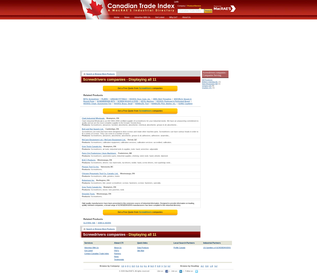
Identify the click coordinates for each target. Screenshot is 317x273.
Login (176, 1)
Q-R (158, 266)
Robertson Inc (88, 180)
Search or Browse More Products (100, 74)
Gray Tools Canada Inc (92, 146)
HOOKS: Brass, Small (123, 104)
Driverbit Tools (88, 194)
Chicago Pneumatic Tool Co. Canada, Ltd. (100, 174)
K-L (145, 266)
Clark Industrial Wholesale (93, 118)
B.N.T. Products (89, 160)
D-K (207, 266)
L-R (211, 266)
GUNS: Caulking (185, 104)
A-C (202, 266)
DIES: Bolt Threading (162, 99)
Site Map (140, 251)
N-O (152, 266)
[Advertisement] (158, 44)
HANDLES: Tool (142, 104)
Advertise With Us (142, 17)
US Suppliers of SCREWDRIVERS (217, 248)
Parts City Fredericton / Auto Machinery (99, 153)
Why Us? (173, 17)
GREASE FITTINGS (118, 99)
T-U (165, 266)
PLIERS (104, 99)
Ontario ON (206, 86)
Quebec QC (207, 88)
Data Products (143, 248)
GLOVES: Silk (89, 223)
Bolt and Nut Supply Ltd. (93, 129)
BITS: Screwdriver (91, 99)
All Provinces (207, 80)
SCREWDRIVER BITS (106, 101)
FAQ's (116, 251)
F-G (137, 266)
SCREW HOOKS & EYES (127, 101)
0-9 (123, 266)
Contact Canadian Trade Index (96, 254)
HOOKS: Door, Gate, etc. (140, 99)
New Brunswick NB (210, 84)
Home (116, 17)
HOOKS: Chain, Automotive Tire (97, 104)
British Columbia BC (210, 82)
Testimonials (119, 259)
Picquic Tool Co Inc (90, 167)
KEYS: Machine (147, 101)
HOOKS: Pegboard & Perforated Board (173, 101)
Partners (117, 254)
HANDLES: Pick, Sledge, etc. (163, 104)
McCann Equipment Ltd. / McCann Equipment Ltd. (104, 140)
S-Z (215, 266)
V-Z (169, 266)
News (126, 17)
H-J (141, 266)
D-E (133, 266)
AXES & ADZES (104, 223)
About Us (186, 17)
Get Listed (159, 17)
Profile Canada (179, 248)
